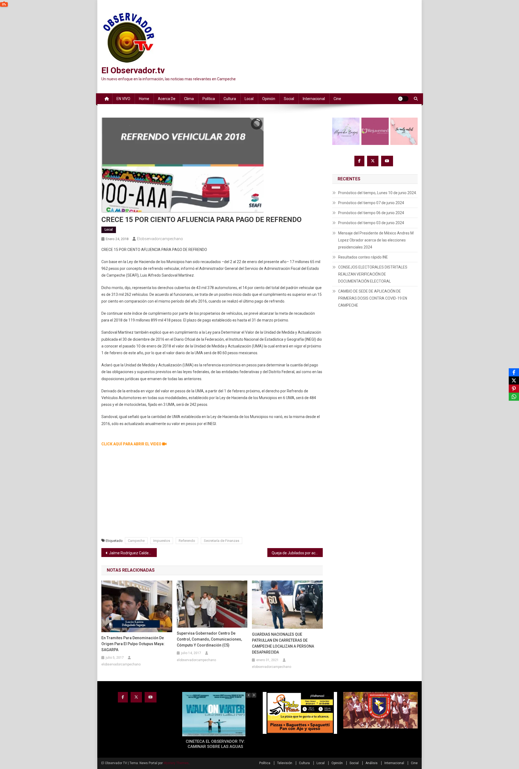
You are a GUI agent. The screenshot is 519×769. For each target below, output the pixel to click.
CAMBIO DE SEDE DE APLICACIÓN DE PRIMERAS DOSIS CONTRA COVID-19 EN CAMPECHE (372, 298)
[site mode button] (403, 98)
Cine (337, 99)
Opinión (268, 99)
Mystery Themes (176, 763)
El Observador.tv (133, 70)
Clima (189, 99)
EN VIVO (123, 99)
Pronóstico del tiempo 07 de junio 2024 (371, 203)
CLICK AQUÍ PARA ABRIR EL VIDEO (131, 444)
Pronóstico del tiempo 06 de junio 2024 (371, 213)
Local (249, 99)
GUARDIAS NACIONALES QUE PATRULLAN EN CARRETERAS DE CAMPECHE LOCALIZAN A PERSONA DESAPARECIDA (283, 643)
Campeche (136, 541)
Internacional (314, 99)
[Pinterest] (514, 388)
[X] (514, 380)
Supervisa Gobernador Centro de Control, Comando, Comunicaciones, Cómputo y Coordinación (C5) (209, 639)
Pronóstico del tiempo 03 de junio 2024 (371, 223)
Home (144, 99)
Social (289, 99)
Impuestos (161, 541)
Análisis (371, 763)
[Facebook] (514, 372)
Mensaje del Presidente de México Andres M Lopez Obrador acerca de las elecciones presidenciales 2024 (376, 240)
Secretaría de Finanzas (221, 541)
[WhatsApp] (514, 397)
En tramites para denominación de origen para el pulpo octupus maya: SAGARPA (133, 644)
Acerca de (166, 99)
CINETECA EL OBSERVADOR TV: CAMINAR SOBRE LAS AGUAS (215, 744)
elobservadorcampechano (160, 239)
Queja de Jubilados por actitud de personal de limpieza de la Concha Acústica (297, 553)
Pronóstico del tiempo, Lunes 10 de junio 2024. (377, 193)
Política (208, 99)
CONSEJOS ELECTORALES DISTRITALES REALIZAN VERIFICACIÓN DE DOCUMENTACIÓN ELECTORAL (372, 274)
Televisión (284, 763)
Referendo (187, 541)
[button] (253, 695)
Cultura (230, 99)
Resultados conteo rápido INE (363, 257)
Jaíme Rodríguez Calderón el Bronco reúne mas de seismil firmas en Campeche (133, 553)
